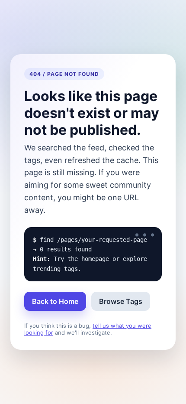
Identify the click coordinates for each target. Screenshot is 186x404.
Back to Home (55, 301)
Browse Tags (120, 301)
